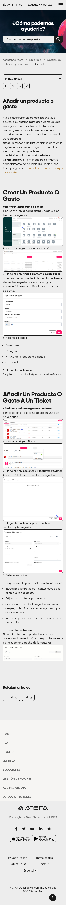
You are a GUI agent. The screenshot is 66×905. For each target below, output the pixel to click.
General (39, 64)
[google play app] (44, 838)
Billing (28, 697)
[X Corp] (12, 86)
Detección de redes (17, 796)
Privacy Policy (17, 857)
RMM (6, 733)
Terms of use (44, 857)
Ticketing (11, 697)
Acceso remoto (15, 787)
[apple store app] (20, 838)
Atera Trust (18, 864)
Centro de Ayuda (40, 5)
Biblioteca (35, 59)
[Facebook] (5, 86)
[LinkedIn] (20, 86)
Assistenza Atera (13, 59)
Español (29, 870)
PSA (5, 742)
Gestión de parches (17, 778)
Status (45, 864)
